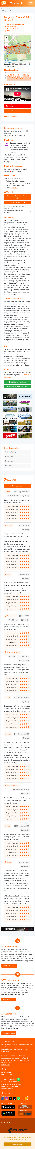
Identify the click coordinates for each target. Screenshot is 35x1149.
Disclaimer (5, 1084)
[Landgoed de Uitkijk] (10, 416)
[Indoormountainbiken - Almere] (10, 403)
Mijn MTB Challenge (13, 117)
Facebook (10, 456)
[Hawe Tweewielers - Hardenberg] (25, 410)
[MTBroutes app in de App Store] (8, 1107)
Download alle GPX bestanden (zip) (17, 197)
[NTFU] (10, 429)
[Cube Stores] (10, 397)
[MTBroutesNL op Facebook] (2, 1098)
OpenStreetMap (15, 60)
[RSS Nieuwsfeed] (26, 1098)
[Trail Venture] (25, 416)
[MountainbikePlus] (25, 423)
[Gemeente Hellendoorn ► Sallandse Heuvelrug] (25, 403)
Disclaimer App (15, 1084)
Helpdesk (11, 1079)
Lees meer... (5, 1065)
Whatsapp (10, 461)
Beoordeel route (17, 111)
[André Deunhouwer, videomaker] (25, 1107)
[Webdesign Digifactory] (25, 1113)
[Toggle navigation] (31, 3)
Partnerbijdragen (7, 1089)
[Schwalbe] (25, 397)
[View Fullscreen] (6, 44)
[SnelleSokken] (25, 429)
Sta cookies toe (18, 1144)
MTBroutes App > (9, 1033)
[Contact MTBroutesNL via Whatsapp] (18, 1079)
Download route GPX (17, 202)
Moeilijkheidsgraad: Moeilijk (13, 105)
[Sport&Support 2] (10, 423)
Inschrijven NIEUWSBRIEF (10, 1082)
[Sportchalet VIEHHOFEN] (25, 436)
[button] (5, 48)
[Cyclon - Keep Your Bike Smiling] (10, 436)
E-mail (9, 466)
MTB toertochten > (9, 966)
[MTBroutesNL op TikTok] (14, 1098)
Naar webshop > (8, 999)
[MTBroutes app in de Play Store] (8, 1113)
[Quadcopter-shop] (10, 410)
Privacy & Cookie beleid (9, 1086)
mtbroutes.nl (8, 62)
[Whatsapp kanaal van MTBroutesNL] (18, 1098)
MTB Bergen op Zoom (18, 382)
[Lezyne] (17, 929)
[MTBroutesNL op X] (10, 1098)
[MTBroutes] (4, 3)
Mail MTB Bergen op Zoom (18, 386)
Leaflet (8, 60)
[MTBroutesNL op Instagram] (6, 1098)
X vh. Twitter (11, 452)
